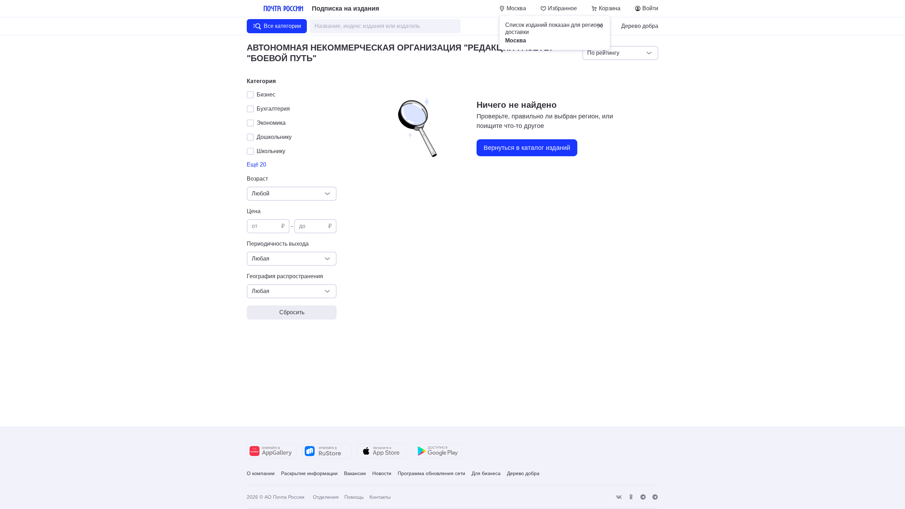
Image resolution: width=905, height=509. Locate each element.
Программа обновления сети (431, 473)
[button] (600, 26)
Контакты (380, 497)
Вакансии (355, 473)
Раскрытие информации (309, 473)
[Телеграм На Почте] (643, 497)
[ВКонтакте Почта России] (619, 497)
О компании (261, 473)
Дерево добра (639, 26)
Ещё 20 (256, 165)
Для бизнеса (486, 473)
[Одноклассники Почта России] (631, 497)
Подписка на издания (345, 8)
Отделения (326, 497)
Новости (381, 473)
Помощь (354, 497)
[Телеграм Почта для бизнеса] (655, 497)
